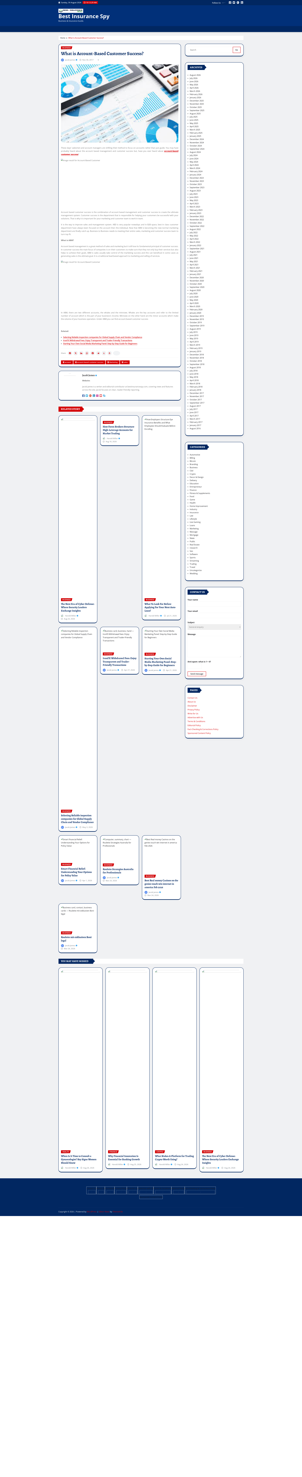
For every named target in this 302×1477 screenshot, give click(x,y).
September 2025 (197, 110)
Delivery (193, 480)
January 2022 (195, 245)
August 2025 (195, 113)
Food (192, 496)
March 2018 (195, 383)
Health (193, 503)
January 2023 (195, 213)
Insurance (194, 512)
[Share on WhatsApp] (87, 353)
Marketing (113, 362)
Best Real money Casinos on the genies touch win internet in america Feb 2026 (161, 884)
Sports (193, 557)
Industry (193, 509)
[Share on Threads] (109, 353)
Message (192, 634)
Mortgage (194, 535)
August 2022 (195, 229)
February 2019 (196, 348)
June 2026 (194, 81)
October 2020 (196, 284)
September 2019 (197, 325)
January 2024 (195, 174)
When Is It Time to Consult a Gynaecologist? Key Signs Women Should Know (78, 1159)
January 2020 (195, 313)
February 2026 (196, 94)
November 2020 (197, 280)
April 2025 (194, 126)
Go (236, 50)
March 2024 (195, 168)
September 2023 (197, 187)
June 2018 (194, 374)
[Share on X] (75, 353)
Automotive (195, 454)
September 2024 (197, 149)
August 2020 (195, 290)
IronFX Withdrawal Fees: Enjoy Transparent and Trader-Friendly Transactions (97, 340)
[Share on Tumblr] (104, 353)
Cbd (191, 470)
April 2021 (194, 264)
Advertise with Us (195, 717)
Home (62, 38)
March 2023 (195, 206)
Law (191, 515)
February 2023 (196, 210)
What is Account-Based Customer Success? (86, 38)
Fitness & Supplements (200, 493)
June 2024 (194, 158)
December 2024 (197, 139)
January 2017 (195, 425)
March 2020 (195, 306)
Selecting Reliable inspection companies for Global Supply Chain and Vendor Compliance (102, 337)
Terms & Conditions (196, 721)
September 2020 (197, 287)
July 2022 (193, 232)
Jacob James (70, 60)
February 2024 (196, 171)
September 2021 (197, 248)
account (68, 362)
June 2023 (194, 197)
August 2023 (195, 190)
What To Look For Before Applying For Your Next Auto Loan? (160, 607)
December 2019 (197, 316)
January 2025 (195, 136)
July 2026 (193, 78)
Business (194, 467)
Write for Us (193, 713)
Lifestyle (193, 519)
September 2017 (197, 403)
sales (126, 362)
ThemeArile (118, 1211)
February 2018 (196, 386)
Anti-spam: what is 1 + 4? (199, 661)
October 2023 (196, 184)
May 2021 (194, 261)
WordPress (92, 1211)
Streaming (194, 560)
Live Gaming (195, 522)
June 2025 (194, 120)
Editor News (104, 1211)
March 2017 (195, 419)
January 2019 (195, 351)
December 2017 (197, 393)
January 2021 (195, 274)
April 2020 (194, 303)
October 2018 (196, 361)
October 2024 (196, 145)
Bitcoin (193, 461)
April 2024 (194, 165)
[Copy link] (116, 353)
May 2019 (194, 338)
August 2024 (195, 152)
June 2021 (194, 258)
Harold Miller (70, 616)
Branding (194, 464)
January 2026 (195, 97)
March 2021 (195, 268)
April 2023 (194, 203)
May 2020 (194, 300)
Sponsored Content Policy (199, 733)
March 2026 (195, 91)
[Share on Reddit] (98, 353)
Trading (193, 564)
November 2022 (197, 219)
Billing (192, 458)
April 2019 (194, 341)
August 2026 (195, 75)
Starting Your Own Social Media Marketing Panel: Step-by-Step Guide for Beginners (100, 343)
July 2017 (193, 409)
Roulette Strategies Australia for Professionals (118, 870)
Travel (192, 567)
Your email (193, 611)
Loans (192, 525)
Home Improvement (199, 506)
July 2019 (193, 332)
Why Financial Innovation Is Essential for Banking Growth (124, 1157)
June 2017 (194, 412)
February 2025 (196, 133)
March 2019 (195, 345)
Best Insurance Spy (83, 16)
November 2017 (197, 396)
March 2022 (195, 242)
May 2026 (194, 84)
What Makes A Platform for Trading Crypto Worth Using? (174, 1157)
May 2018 (194, 377)
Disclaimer (192, 705)
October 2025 (196, 107)
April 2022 (194, 239)
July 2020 (193, 293)
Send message (196, 674)
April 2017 (194, 415)
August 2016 (195, 428)
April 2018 (194, 380)
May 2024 (194, 162)
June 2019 (194, 335)
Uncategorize (196, 570)
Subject (191, 622)
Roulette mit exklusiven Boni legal (76, 938)
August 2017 (195, 406)
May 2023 (194, 200)
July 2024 (193, 155)
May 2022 (194, 235)
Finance (193, 490)
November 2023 (197, 181)
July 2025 (193, 116)
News (192, 538)
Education (194, 483)
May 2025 (194, 123)
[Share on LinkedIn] (81, 353)
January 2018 (195, 390)
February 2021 (196, 271)
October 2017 (196, 399)
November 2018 (197, 357)
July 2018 (193, 370)
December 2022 (197, 216)
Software (194, 554)
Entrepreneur (196, 486)
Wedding (194, 573)
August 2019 (195, 329)
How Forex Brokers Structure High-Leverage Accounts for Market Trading (118, 430)
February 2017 (196, 422)
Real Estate (194, 544)
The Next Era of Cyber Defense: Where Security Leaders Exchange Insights (77, 607)
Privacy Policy (194, 709)
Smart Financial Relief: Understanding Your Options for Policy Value (76, 872)
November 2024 (197, 142)
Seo (191, 551)
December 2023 (197, 178)
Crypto (193, 474)
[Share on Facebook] (70, 353)
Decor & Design (197, 477)
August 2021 (195, 251)
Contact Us (192, 698)
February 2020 (196, 309)
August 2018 (195, 367)
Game (192, 499)
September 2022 (197, 226)
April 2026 (194, 88)
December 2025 (197, 100)
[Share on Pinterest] (92, 353)
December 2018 (197, 354)
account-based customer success (90, 362)
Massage (193, 531)
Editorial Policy (194, 725)
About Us (192, 701)
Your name (193, 599)
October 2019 (196, 322)
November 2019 (197, 319)
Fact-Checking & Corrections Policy (203, 729)
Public (192, 541)
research (194, 548)
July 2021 (193, 255)
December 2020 (197, 277)
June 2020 (194, 296)
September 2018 (197, 364)
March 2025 (195, 129)
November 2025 (197, 104)
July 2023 (193, 194)
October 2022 (196, 223)
